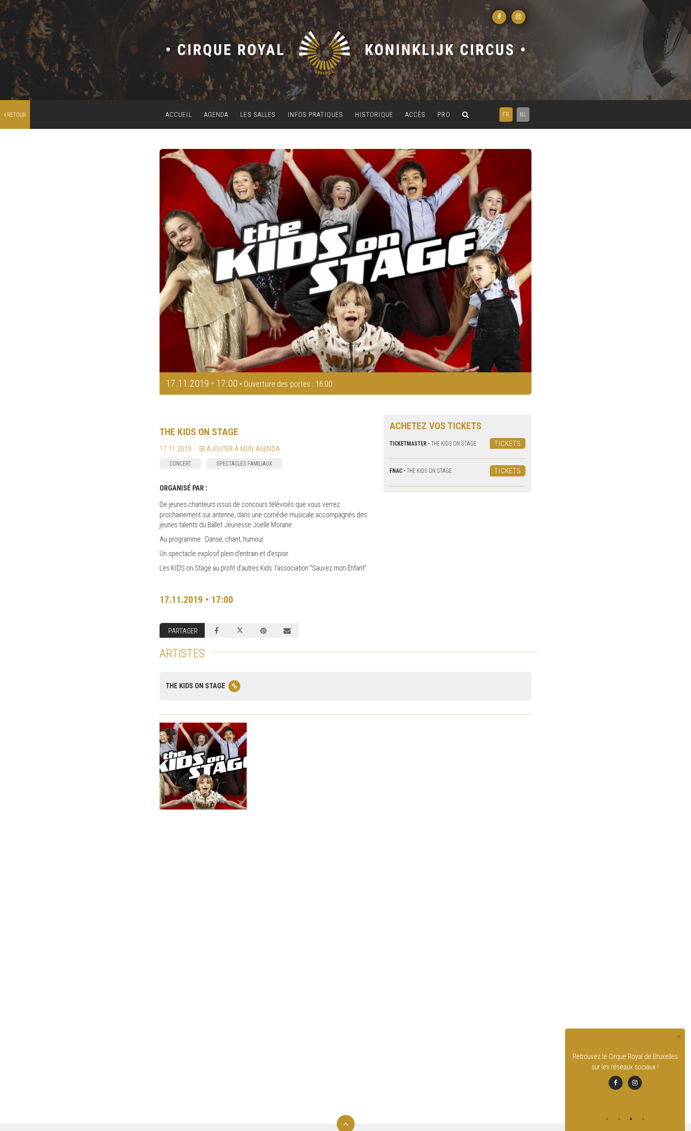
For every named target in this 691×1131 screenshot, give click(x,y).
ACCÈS (415, 114)
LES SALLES (258, 114)
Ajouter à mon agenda (242, 448)
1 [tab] (607, 1119)
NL (523, 114)
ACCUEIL (179, 114)
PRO (443, 114)
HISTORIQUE (374, 114)
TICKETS (507, 443)
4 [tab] (643, 1119)
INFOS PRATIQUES (315, 114)
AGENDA (216, 114)
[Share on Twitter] (240, 630)
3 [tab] (631, 1119)
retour (16, 115)
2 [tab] (619, 1119)
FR (506, 114)
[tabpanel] (625, 1076)
